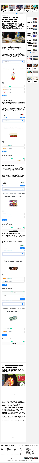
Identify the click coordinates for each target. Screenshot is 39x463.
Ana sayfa (3, 15)
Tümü (22, 13)
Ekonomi (7, 15)
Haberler (5, 15)
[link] (32, 19)
